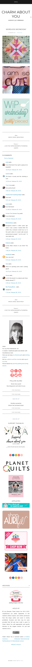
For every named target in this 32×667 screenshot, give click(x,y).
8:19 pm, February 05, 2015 (13, 260)
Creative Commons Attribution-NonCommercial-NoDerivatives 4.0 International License (16, 639)
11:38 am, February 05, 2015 (14, 209)
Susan (7, 275)
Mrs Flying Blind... (11, 287)
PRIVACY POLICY (16, 644)
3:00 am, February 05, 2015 (13, 191)
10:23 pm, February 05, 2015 (14, 271)
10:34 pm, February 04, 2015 (14, 170)
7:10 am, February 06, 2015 (13, 292)
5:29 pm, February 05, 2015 (13, 239)
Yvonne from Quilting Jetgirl (14, 194)
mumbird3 (9, 254)
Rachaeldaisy (9, 223)
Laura (7, 204)
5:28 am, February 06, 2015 (13, 283)
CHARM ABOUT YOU (16, 14)
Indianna (8, 243)
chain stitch (19, 32)
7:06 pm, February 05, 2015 (13, 250)
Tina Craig (9, 185)
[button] (16, 2)
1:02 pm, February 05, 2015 (13, 219)
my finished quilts (17, 355)
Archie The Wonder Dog (13, 213)
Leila (7, 162)
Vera (7, 264)
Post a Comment (8, 158)
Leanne (8, 174)
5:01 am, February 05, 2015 (13, 200)
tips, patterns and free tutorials (13, 359)
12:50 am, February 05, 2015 (14, 181)
